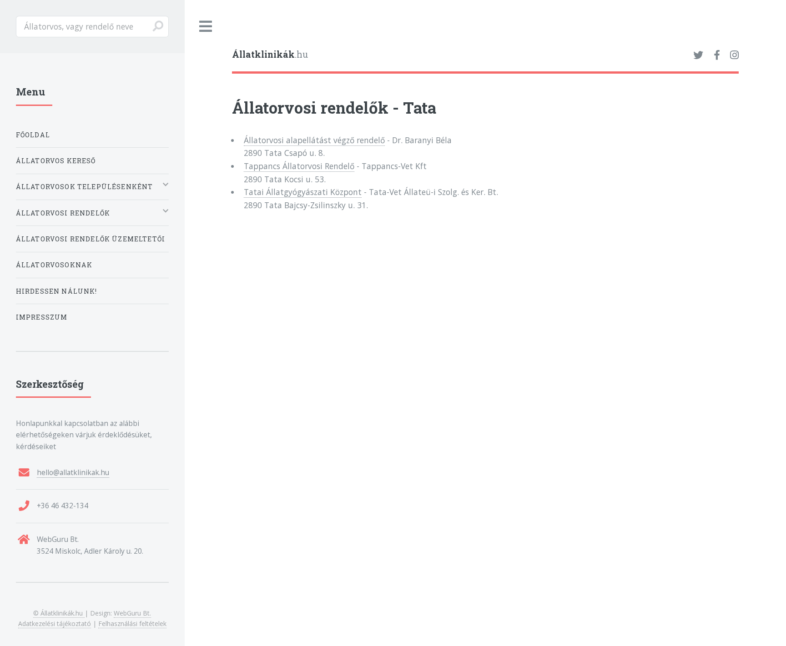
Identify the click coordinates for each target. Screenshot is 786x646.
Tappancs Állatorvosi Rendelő (299, 165)
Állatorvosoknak (54, 264)
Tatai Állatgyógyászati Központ (303, 191)
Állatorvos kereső (56, 160)
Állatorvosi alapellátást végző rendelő (314, 140)
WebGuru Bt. (132, 613)
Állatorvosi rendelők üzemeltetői (90, 239)
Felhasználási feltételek (132, 623)
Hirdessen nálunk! (56, 291)
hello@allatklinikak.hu (73, 472)
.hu (270, 54)
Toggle (206, 26)
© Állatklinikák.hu (59, 613)
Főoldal (33, 134)
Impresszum (42, 317)
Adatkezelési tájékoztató (54, 623)
